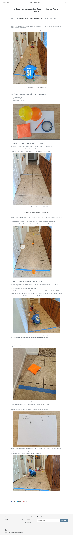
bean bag (15, 98)
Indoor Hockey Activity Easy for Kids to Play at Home (31, 18)
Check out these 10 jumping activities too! (36, 87)
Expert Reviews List (12, 532)
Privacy (7, 521)
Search (6, 519)
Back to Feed (37, 509)
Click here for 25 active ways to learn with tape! (36, 212)
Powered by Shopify (19, 532)
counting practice (44, 404)
